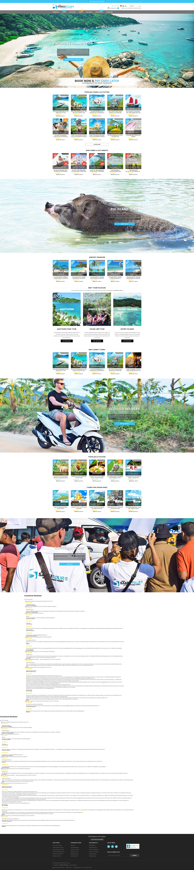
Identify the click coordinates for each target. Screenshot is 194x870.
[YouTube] (116, 846)
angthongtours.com (78, 867)
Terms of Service (73, 865)
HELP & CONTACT (115, 6)
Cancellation (56, 865)
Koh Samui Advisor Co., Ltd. (64, 863)
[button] (58, 114)
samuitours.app (87, 867)
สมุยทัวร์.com (69, 867)
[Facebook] (108, 846)
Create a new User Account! (135, 8)
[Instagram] (112, 846)
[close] (141, 1)
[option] (97, 51)
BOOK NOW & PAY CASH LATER (96, 1)
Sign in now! (124, 8)
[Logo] (65, 6)
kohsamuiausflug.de (59, 867)
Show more (97, 144)
